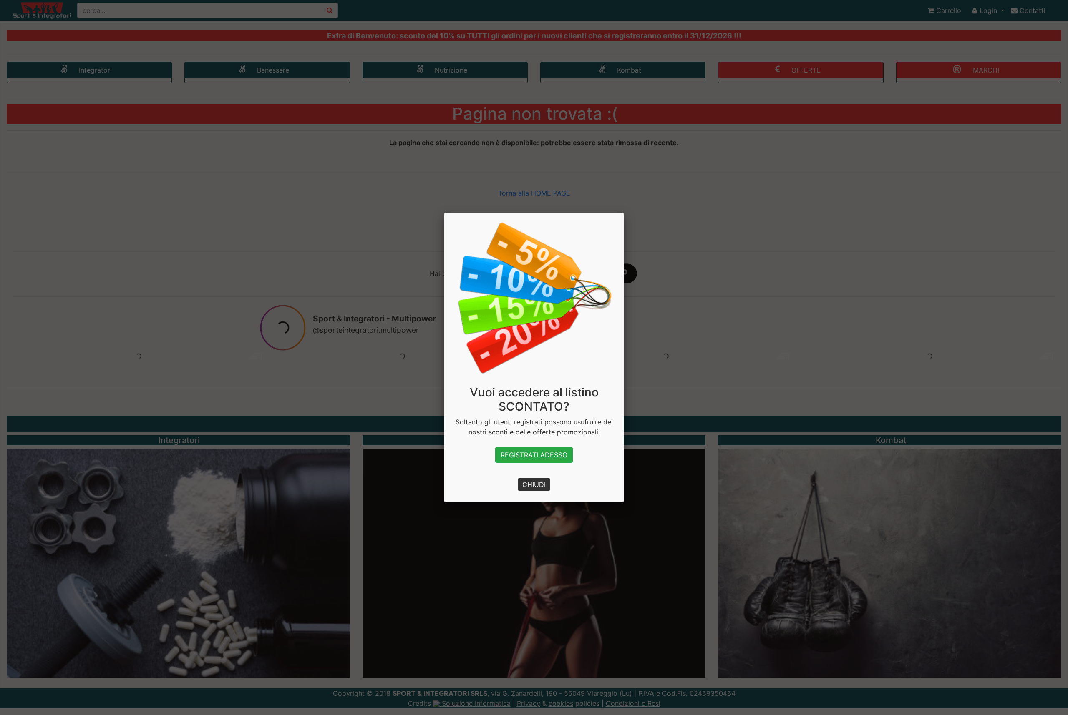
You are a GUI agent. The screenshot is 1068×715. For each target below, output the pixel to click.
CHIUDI (534, 484)
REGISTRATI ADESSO (534, 455)
